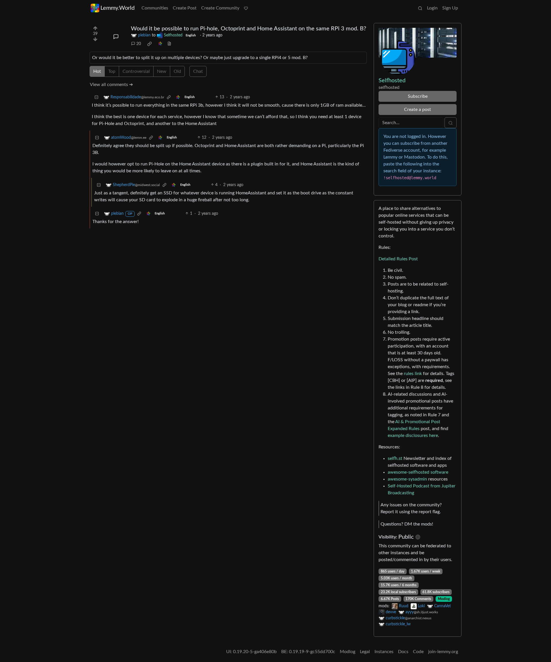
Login (432, 8)
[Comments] (115, 36)
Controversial (136, 71)
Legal (365, 651)
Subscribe (418, 96)
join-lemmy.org (443, 651)
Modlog (444, 599)
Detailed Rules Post (398, 259)
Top (111, 71)
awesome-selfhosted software (418, 472)
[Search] (420, 8)
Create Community (220, 8)
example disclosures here (413, 435)
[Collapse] (96, 97)
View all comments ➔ (111, 84)
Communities (154, 8)
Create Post (185, 8)
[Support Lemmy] (246, 8)
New (161, 71)
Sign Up (450, 8)
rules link (413, 373)
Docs (403, 651)
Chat (198, 71)
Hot (97, 71)
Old (177, 71)
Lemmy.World (117, 8)
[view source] (169, 44)
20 (138, 44)
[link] (149, 43)
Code (418, 651)
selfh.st (395, 458)
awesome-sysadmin (407, 479)
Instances (384, 651)
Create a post (417, 109)
